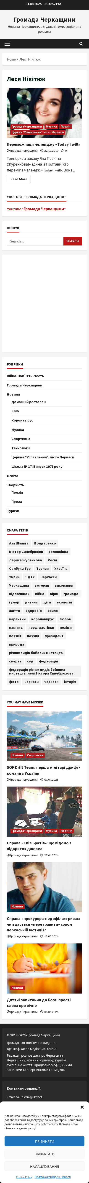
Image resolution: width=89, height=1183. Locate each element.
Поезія (65, 126)
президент (54, 636)
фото (14, 681)
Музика (51, 126)
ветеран (42, 585)
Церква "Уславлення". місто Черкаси (38, 132)
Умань (14, 577)
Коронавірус (22, 420)
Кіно (15, 411)
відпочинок (19, 593)
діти (47, 602)
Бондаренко (45, 543)
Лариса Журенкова (25, 560)
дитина (31, 602)
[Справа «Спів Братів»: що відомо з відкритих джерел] (44, 812)
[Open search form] (81, 43)
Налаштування (44, 1166)
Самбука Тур (20, 568)
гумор (14, 602)
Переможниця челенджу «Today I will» (44, 113)
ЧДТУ (30, 577)
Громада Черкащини (44, 19)
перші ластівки (41, 627)
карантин (17, 619)
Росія (52, 560)
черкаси (31, 681)
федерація (48, 661)
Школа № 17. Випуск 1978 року (36, 466)
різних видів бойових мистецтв (36, 652)
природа (16, 644)
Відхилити (44, 1154)
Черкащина (19, 585)
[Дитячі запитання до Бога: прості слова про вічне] (44, 968)
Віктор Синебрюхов (26, 551)
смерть (15, 661)
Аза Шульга (19, 543)
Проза (16, 501)
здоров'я (34, 610)
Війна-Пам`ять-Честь (25, 375)
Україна (61, 568)
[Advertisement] (44, 303)
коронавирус (42, 619)
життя (14, 610)
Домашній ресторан (28, 401)
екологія (64, 602)
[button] (82, 1107)
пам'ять (16, 627)
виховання (64, 585)
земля (52, 610)
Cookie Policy (24, 1177)
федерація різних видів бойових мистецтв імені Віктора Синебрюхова (41, 671)
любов (65, 619)
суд (30, 661)
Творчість (15, 485)
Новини (13, 394)
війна (39, 593)
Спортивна (20, 438)
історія (70, 681)
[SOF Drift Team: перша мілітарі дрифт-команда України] (44, 736)
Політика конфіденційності (53, 1177)
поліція (66, 627)
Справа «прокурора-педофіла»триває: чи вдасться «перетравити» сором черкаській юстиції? (43, 924)
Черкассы (48, 577)
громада (70, 593)
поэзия (15, 636)
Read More (20, 180)
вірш (54, 593)
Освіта (12, 475)
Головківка (58, 551)
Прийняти (44, 1141)
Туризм (13, 510)
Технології (20, 448)
